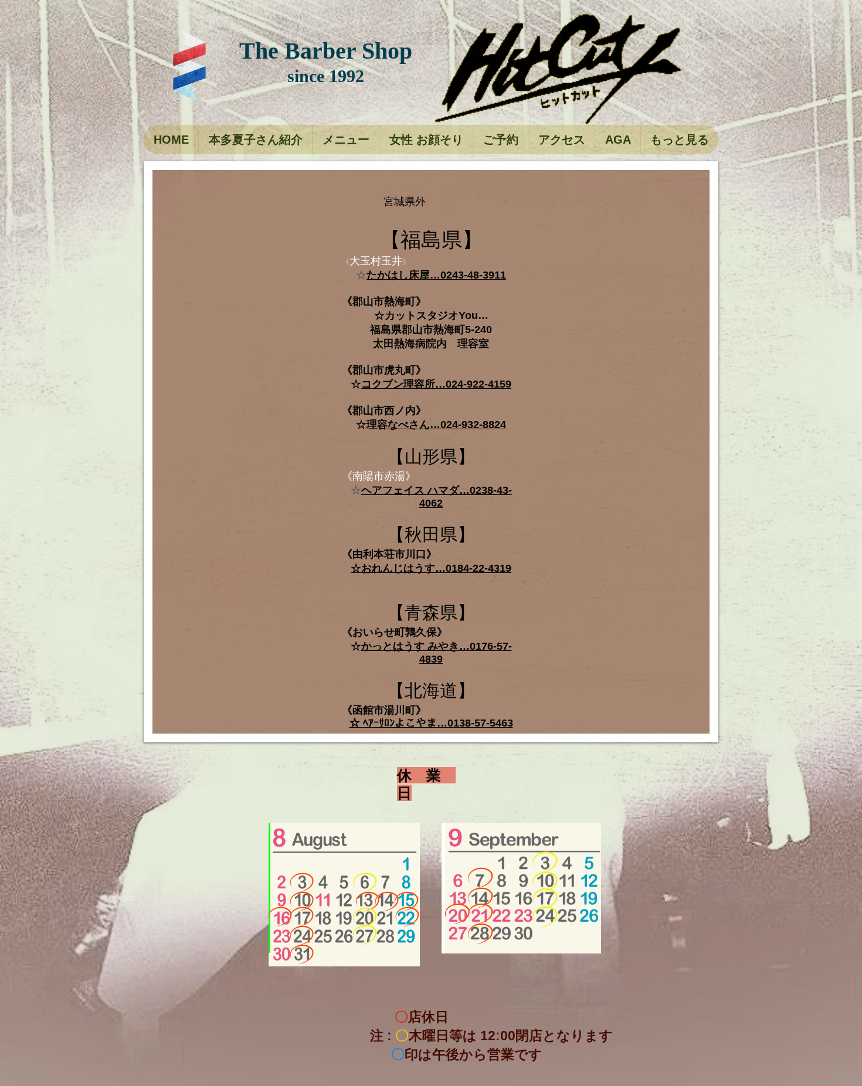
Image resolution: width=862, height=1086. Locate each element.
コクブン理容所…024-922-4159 (436, 384)
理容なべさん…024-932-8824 (436, 424)
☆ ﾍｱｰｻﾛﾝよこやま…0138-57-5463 (431, 723)
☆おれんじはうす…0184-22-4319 (431, 568)
